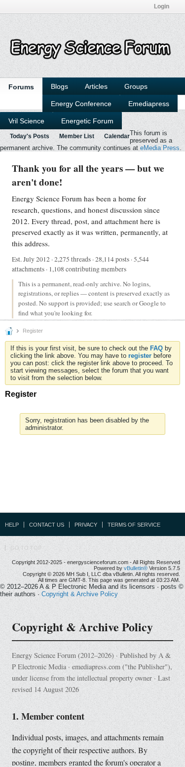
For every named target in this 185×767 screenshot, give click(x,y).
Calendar (117, 136)
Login (161, 6)
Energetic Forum (87, 121)
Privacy (85, 525)
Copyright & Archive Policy (79, 594)
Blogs (59, 86)
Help (12, 525)
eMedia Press (160, 148)
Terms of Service (134, 525)
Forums (21, 87)
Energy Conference (81, 104)
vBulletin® (136, 568)
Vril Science (26, 121)
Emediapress (148, 104)
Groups (136, 86)
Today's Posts (29, 136)
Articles (96, 86)
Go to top (25, 548)
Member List (76, 136)
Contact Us (46, 525)
